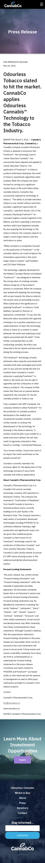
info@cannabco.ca (11, 703)
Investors (22, 807)
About (22, 797)
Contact (22, 813)
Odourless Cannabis (22, 787)
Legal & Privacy (22, 855)
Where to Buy (22, 792)
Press (22, 802)
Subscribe (22, 835)
